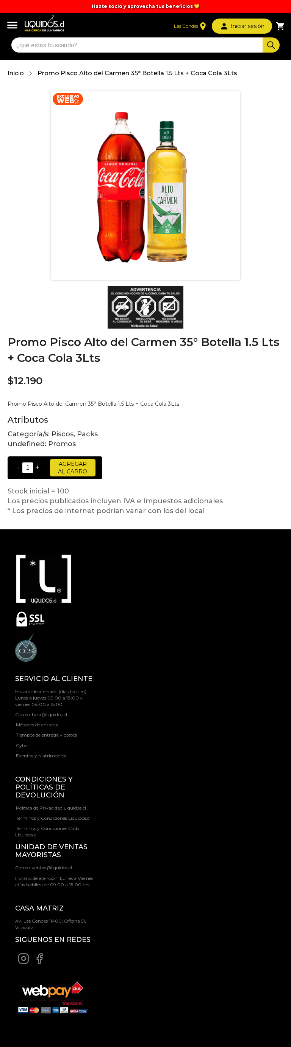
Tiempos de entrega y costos (46, 735)
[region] (145, 6)
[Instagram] (23, 962)
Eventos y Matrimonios (41, 755)
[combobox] (138, 45)
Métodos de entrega (37, 724)
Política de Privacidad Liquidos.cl (51, 808)
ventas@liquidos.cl (52, 867)
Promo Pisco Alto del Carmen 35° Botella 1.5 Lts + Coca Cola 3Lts (137, 73)
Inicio (16, 73)
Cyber (22, 745)
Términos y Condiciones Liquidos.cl (53, 818)
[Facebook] (39, 962)
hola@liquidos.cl (49, 714)
